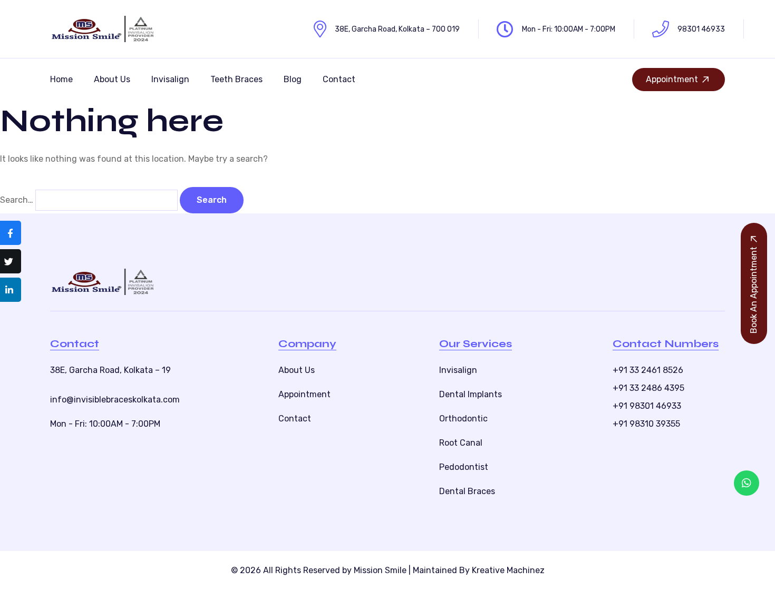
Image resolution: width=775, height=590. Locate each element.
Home (61, 79)
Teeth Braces (236, 79)
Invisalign (170, 79)
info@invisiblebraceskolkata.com (115, 400)
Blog (293, 79)
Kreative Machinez (508, 570)
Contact (339, 79)
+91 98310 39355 (646, 424)
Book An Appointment (754, 290)
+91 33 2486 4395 (648, 388)
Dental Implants (470, 394)
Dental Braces (467, 491)
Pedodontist (463, 467)
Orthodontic (463, 419)
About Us (112, 79)
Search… (16, 200)
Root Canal (460, 443)
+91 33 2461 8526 (648, 370)
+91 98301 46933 (647, 406)
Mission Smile (380, 570)
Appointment (672, 79)
